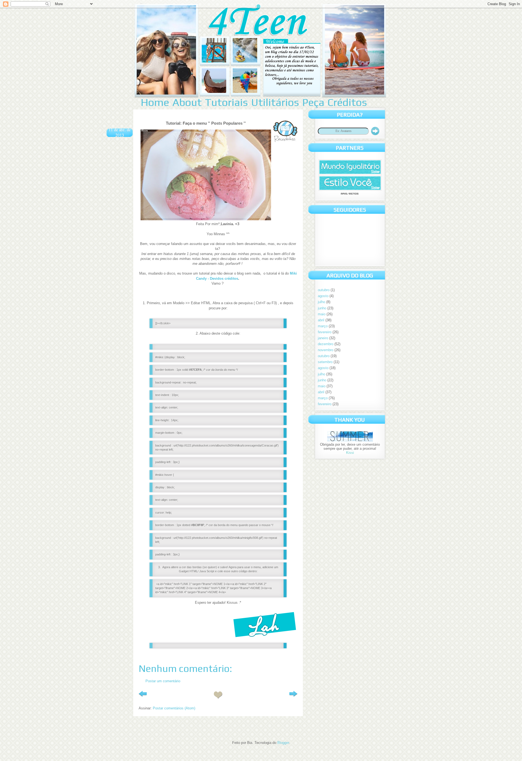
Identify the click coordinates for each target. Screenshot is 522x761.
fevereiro (324, 332)
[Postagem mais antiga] (293, 695)
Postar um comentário (162, 681)
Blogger (283, 743)
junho (322, 308)
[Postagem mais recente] (143, 695)
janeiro (323, 338)
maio (321, 314)
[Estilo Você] (350, 189)
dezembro (325, 344)
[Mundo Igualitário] (350, 173)
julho (321, 302)
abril (321, 320)
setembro (325, 362)
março (323, 326)
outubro (324, 290)
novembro (325, 350)
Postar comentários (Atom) (174, 708)
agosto (323, 296)
